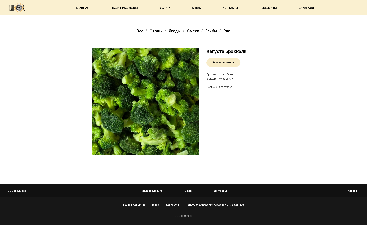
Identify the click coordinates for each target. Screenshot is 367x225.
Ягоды (175, 31)
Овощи (156, 31)
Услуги (165, 8)
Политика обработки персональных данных (214, 204)
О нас (196, 8)
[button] (223, 62)
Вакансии (306, 8)
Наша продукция (124, 8)
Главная (82, 8)
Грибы (211, 31)
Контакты (230, 8)
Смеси (193, 31)
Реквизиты (268, 8)
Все (140, 31)
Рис (226, 31)
